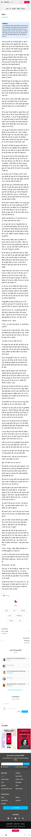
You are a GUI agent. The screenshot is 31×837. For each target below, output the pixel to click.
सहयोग (2, 776)
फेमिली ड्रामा (19, 615)
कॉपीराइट (23, 824)
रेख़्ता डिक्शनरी (4, 800)
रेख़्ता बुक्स (3, 803)
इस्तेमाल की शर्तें (17, 824)
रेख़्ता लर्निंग (17, 800)
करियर (16, 785)
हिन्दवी (2, 797)
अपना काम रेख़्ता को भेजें (6, 788)
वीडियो (18, 8)
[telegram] (23, 818)
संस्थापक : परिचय (19, 779)
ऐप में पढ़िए (15, 830)
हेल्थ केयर (11, 620)
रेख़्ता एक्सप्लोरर (19, 788)
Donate (21, 2)
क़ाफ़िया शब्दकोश (5, 779)
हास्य (14, 610)
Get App (27, 2)
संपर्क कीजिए (18, 782)
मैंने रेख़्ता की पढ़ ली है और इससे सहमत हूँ (15, 767)
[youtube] (15, 818)
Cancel (19, 711)
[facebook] (8, 818)
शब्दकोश (14, 8)
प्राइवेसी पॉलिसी (9, 824)
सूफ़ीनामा (17, 797)
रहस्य (20, 620)
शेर (10, 8)
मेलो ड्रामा (23, 610)
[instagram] (19, 818)
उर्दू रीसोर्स (3, 785)
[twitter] (12, 818)
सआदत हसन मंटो (5, 17)
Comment (24, 711)
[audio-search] (28, 5)
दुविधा (6, 610)
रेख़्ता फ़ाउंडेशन (18, 776)
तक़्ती (2, 782)
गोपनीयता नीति (12, 767)
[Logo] (6, 2)
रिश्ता (10, 615)
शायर (7, 8)
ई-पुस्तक (23, 8)
